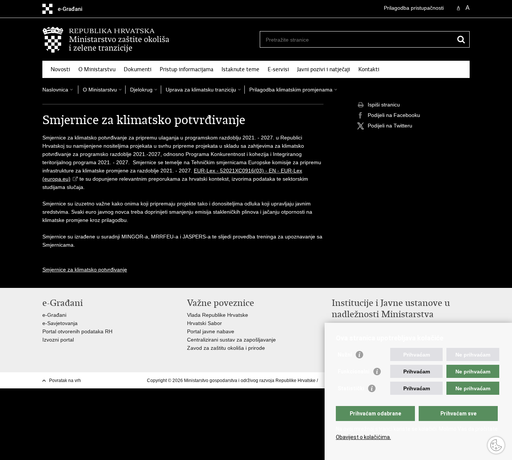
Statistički (351, 388)
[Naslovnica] (149, 39)
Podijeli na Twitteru (390, 126)
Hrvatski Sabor (204, 323)
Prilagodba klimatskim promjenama (290, 90)
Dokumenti (137, 69)
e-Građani (54, 315)
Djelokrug (141, 90)
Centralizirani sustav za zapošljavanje (231, 340)
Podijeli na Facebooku (394, 115)
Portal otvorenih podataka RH (77, 331)
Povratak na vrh (65, 380)
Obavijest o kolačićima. (363, 437)
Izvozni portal (58, 340)
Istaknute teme (240, 69)
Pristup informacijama (186, 69)
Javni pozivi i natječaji (323, 69)
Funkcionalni (354, 372)
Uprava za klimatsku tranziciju (201, 90)
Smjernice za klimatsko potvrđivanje (84, 270)
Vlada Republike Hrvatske (217, 315)
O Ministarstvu (96, 69)
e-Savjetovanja (60, 323)
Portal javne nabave (210, 331)
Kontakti (368, 69)
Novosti (60, 69)
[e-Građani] (74, 9)
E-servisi (278, 69)
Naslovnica (55, 90)
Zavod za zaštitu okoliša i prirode (226, 348)
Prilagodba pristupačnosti (414, 8)
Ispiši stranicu (384, 105)
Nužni (345, 355)
